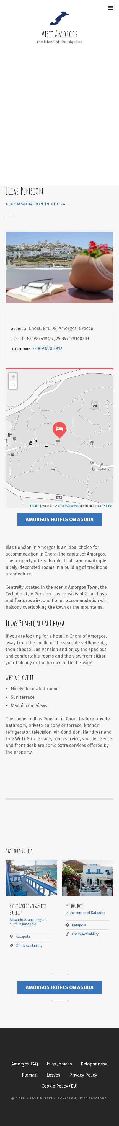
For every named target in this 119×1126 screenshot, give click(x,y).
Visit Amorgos (59, 34)
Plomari (30, 1075)
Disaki (46, 1098)
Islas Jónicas (59, 1064)
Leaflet (34, 505)
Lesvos (53, 1075)
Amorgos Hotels (19, 850)
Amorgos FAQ (24, 1064)
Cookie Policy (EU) (59, 1086)
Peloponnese (94, 1064)
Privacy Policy (83, 1075)
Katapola (23, 936)
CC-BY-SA (105, 505)
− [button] (13, 385)
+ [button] (13, 376)
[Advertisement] (59, 123)
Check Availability (29, 945)
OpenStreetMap (68, 505)
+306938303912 (47, 348)
